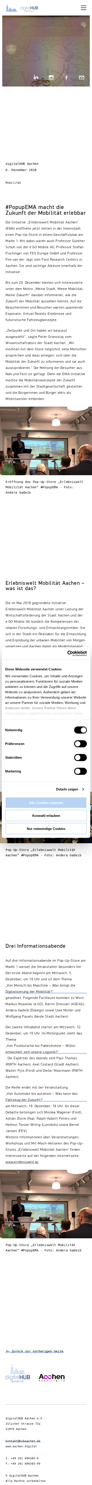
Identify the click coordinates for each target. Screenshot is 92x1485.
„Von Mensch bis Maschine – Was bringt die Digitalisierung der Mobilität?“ (40, 989)
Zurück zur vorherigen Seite (36, 1351)
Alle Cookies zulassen (46, 802)
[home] (24, 8)
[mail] (81, 78)
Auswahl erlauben (46, 815)
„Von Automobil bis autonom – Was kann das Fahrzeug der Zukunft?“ (42, 1097)
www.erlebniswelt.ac (22, 1162)
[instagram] (51, 78)
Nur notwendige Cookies (46, 828)
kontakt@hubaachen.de (23, 1441)
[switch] (80, 743)
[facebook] (66, 78)
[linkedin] (36, 78)
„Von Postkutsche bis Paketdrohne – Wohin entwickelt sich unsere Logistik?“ (40, 1049)
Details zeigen (67, 789)
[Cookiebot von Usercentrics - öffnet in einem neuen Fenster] (67, 653)
